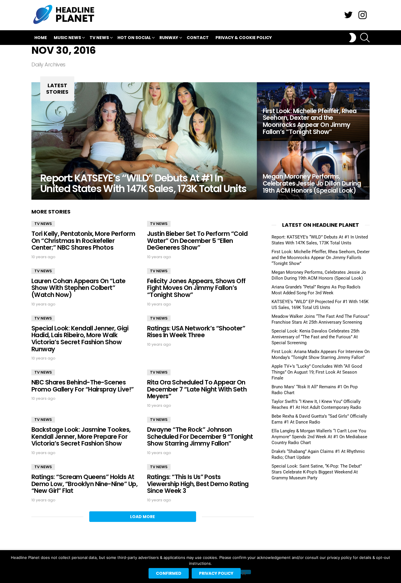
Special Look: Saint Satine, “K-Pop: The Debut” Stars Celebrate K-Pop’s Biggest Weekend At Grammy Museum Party (317, 471)
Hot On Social (134, 38)
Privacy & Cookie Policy (243, 38)
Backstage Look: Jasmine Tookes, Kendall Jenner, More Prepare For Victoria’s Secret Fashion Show (81, 436)
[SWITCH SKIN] (352, 37)
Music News (67, 38)
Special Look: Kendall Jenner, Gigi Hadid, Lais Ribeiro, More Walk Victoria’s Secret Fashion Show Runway (79, 338)
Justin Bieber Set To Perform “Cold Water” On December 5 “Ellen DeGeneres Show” (197, 240)
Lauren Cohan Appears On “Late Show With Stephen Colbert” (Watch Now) (78, 288)
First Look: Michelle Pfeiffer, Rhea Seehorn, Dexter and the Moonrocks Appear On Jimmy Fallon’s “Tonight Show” (321, 257)
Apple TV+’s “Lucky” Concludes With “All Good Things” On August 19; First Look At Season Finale (317, 372)
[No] (243, 572)
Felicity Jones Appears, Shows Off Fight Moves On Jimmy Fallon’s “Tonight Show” (196, 288)
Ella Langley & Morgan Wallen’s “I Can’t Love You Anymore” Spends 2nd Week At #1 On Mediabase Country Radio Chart (319, 436)
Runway (168, 38)
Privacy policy (216, 573)
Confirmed (168, 573)
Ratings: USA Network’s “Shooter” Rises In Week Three (196, 332)
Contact (198, 38)
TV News (99, 38)
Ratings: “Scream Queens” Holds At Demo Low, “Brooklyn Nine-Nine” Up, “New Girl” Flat (84, 484)
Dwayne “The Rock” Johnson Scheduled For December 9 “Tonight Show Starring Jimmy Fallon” (200, 436)
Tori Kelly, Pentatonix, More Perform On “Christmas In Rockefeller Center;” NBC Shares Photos (83, 240)
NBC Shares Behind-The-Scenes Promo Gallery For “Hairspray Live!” (82, 386)
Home (40, 38)
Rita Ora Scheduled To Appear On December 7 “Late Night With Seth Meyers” (197, 389)
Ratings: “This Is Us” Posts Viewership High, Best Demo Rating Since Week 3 (198, 484)
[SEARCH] (365, 37)
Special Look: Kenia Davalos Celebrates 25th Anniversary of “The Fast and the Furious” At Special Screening (315, 336)
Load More (142, 517)
